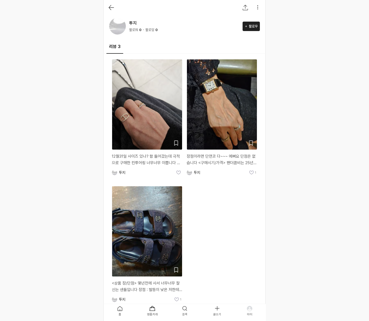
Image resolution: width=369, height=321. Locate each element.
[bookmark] (176, 143)
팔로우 (253, 26)
